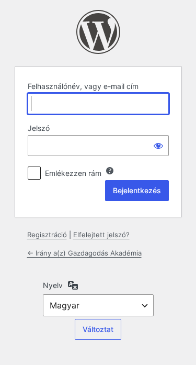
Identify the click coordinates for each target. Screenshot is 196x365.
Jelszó (39, 128)
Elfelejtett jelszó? (101, 234)
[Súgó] (109, 170)
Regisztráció (47, 234)
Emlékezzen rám (73, 173)
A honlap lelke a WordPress (98, 32)
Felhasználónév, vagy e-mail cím (83, 86)
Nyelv (53, 285)
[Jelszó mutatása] (158, 145)
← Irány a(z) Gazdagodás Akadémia (84, 253)
